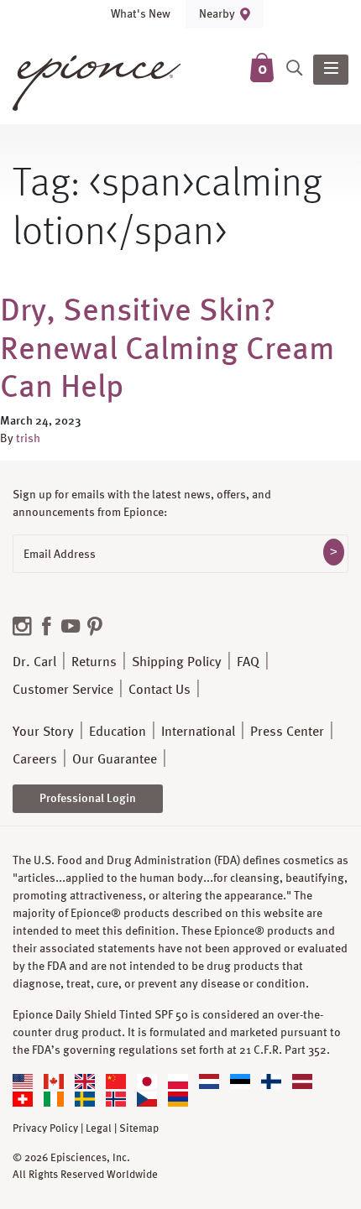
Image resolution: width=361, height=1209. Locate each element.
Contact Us (159, 689)
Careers (35, 759)
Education (117, 731)
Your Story (43, 731)
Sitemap (139, 1128)
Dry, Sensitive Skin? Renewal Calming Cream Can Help (167, 347)
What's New (140, 13)
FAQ (248, 662)
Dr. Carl (34, 662)
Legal (99, 1128)
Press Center (287, 731)
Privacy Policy (45, 1128)
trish (28, 438)
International (198, 731)
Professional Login (87, 797)
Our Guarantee (114, 759)
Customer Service (63, 689)
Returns (94, 662)
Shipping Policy (177, 662)
